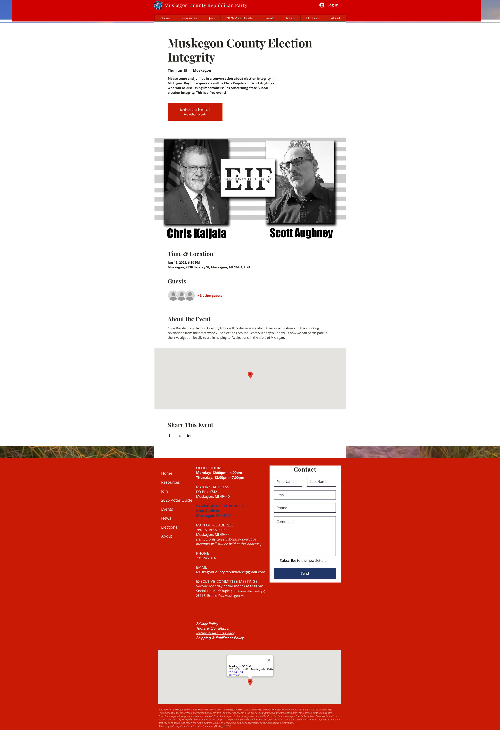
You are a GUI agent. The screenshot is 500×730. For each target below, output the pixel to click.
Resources (170, 482)
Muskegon (176, 5)
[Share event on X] (179, 435)
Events (167, 509)
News (166, 518)
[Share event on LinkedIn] (189, 435)
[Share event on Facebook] (169, 435)
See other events (195, 114)
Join (164, 491)
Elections (169, 527)
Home (166, 473)
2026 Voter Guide (175, 500)
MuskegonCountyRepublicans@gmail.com (230, 572)
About (166, 536)
